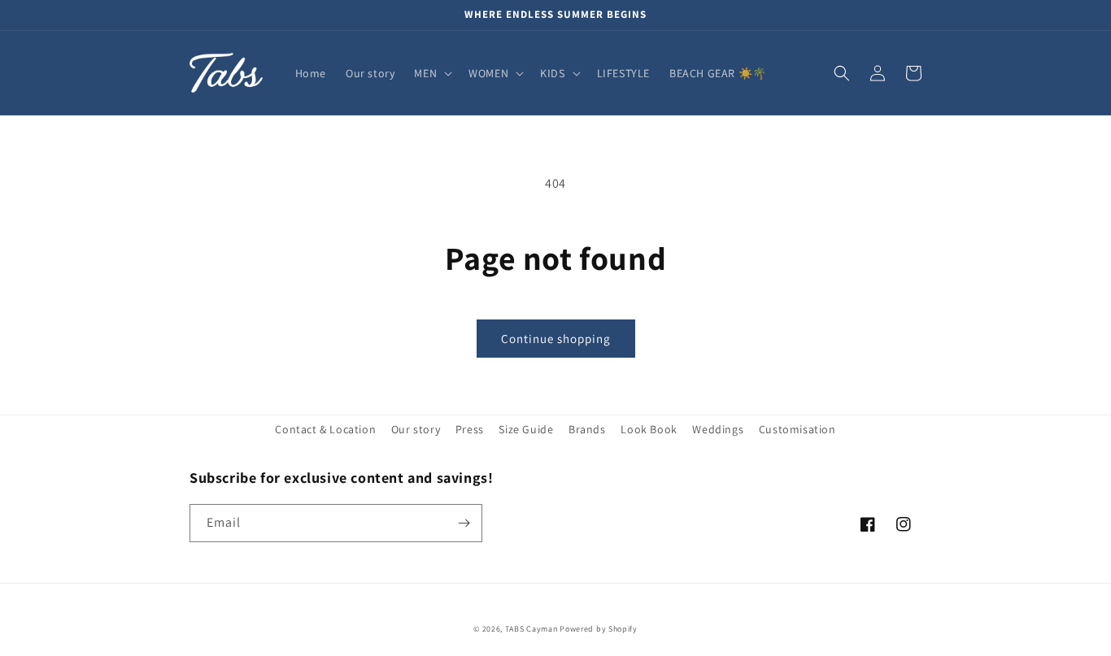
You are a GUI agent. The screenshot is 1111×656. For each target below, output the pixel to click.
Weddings (717, 429)
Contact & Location (325, 429)
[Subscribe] (463, 523)
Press (469, 429)
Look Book (649, 429)
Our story (415, 429)
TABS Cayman (531, 628)
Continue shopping (556, 338)
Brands (587, 429)
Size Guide (526, 429)
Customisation (797, 429)
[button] (431, 73)
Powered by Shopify (599, 628)
